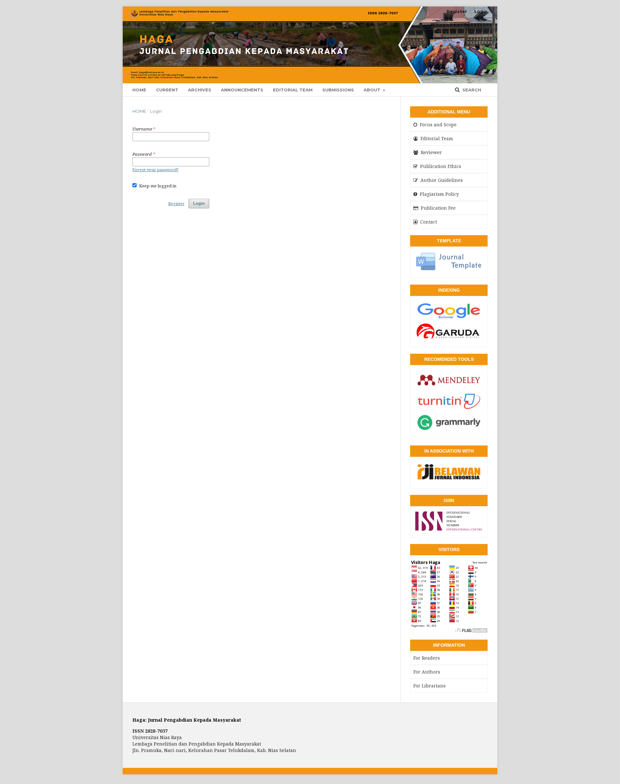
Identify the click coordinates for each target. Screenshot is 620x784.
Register (457, 11)
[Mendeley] (448, 388)
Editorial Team (293, 89)
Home (139, 89)
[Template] (448, 269)
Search (471, 89)
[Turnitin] (448, 409)
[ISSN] (448, 528)
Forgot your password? (155, 169)
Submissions (338, 89)
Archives (199, 89)
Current (167, 89)
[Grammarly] (448, 430)
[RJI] (448, 479)
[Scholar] (448, 318)
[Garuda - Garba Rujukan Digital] (448, 338)
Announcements (242, 89)
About (373, 89)
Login (481, 11)
